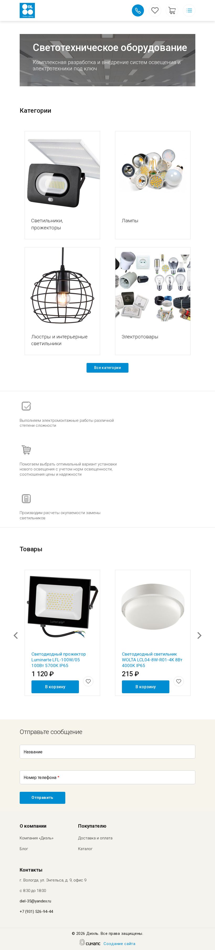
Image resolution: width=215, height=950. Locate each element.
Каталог (85, 848)
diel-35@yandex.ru (35, 901)
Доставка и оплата (95, 838)
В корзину (55, 686)
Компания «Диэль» (36, 838)
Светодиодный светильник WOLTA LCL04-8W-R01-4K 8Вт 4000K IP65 (152, 659)
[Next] (199, 635)
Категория (62, 170)
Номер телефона (40, 777)
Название (33, 751)
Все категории (107, 368)
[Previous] (16, 635)
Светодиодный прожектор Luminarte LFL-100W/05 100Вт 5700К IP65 (58, 659)
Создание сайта (120, 943)
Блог (24, 848)
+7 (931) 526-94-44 (36, 911)
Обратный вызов (138, 10)
